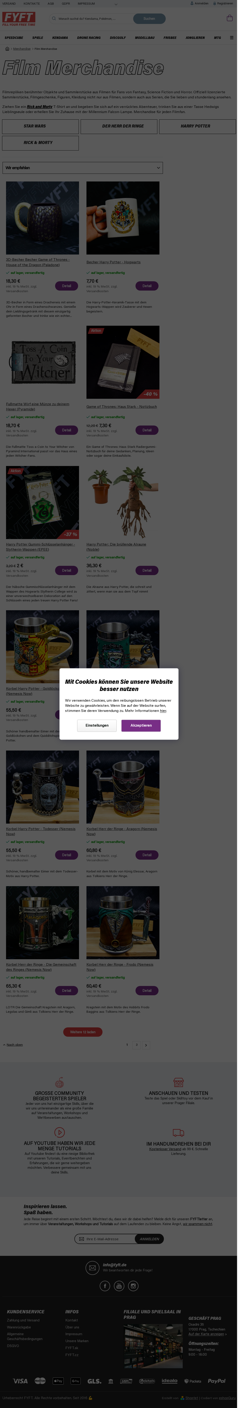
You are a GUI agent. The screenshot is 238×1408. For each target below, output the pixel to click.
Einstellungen (97, 726)
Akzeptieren (141, 726)
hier (163, 711)
